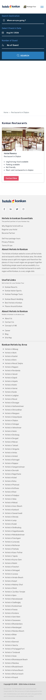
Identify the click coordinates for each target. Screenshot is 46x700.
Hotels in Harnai (11, 388)
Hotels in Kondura (12, 613)
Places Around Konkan (13, 306)
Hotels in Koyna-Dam (13, 560)
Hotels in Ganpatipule (13, 417)
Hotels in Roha (10, 481)
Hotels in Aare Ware (12, 617)
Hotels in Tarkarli (11, 445)
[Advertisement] (23, 85)
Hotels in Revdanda (12, 371)
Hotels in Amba (11, 453)
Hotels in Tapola (11, 556)
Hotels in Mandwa (12, 663)
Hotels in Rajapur (11, 463)
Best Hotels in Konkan (13, 303)
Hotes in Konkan (29, 684)
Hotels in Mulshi (11, 563)
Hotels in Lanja (10, 520)
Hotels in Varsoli (11, 374)
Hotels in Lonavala (12, 542)
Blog (6, 334)
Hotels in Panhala (12, 549)
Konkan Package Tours (14, 294)
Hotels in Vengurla (12, 449)
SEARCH (24, 55)
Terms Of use (7, 246)
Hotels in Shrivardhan (13, 410)
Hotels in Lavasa (11, 574)
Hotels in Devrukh (12, 470)
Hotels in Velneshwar (13, 428)
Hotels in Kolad (11, 478)
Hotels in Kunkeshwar (13, 606)
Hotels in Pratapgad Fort (15, 649)
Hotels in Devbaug (12, 435)
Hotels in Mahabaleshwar (15, 535)
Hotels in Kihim (11, 360)
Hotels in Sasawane (12, 620)
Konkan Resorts (11, 287)
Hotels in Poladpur (12, 495)
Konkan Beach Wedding (14, 299)
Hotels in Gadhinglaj (12, 602)
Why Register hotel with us (12, 226)
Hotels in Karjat (11, 581)
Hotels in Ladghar (12, 396)
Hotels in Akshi (10, 353)
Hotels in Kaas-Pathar (13, 553)
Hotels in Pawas (11, 610)
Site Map (8, 338)
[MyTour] (11, 6)
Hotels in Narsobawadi (13, 599)
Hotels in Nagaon (11, 367)
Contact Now (11, 178)
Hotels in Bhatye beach (14, 674)
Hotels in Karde (11, 392)
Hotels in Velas (10, 499)
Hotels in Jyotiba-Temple (15, 592)
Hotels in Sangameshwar (15, 467)
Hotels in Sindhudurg (13, 528)
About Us (8, 319)
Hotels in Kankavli (12, 510)
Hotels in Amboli (11, 456)
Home (6, 112)
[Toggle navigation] (42, 6)
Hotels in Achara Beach (14, 670)
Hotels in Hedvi (11, 431)
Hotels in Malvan (11, 442)
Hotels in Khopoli (11, 677)
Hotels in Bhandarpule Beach (16, 660)
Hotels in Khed (10, 492)
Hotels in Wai (10, 638)
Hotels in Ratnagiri (12, 460)
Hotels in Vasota (11, 645)
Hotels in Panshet (12, 567)
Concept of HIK (11, 326)
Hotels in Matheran (12, 545)
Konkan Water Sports (13, 291)
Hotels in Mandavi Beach (14, 631)
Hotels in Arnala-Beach (14, 577)
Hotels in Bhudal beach (14, 667)
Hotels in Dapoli (11, 378)
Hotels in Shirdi (11, 588)
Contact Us (9, 322)
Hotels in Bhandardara (13, 624)
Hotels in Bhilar (11, 635)
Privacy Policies (8, 242)
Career (7, 331)
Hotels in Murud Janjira (14, 363)
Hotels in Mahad (11, 503)
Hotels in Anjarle (11, 381)
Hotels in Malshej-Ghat (14, 585)
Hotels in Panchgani (13, 538)
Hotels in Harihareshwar (14, 406)
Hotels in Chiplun (11, 421)
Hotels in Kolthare (12, 488)
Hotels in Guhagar (12, 424)
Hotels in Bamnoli (12, 642)
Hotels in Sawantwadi (13, 513)
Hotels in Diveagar (12, 403)
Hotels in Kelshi (11, 385)
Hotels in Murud (11, 399)
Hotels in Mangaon (12, 413)
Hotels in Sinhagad (12, 570)
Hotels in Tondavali (12, 652)
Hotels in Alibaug (11, 349)
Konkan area (28, 257)
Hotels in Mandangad (13, 627)
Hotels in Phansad (12, 485)
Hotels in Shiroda (11, 517)
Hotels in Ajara (10, 595)
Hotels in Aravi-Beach (13, 506)
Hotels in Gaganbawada (14, 531)
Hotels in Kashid (11, 356)
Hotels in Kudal (11, 524)
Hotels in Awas (11, 656)
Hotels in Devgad (11, 438)
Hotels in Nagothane (13, 474)
